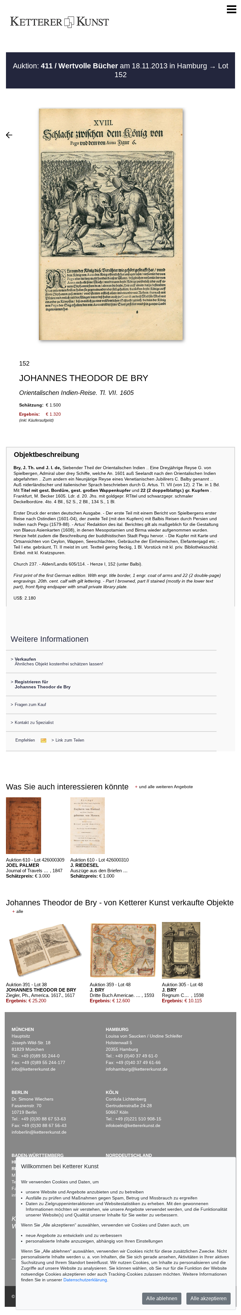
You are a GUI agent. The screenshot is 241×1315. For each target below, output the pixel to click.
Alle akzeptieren (208, 1298)
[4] (9, 135)
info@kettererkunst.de (34, 1069)
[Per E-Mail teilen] (41, 740)
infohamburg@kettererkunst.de (137, 1069)
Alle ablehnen (161, 1298)
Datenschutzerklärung (85, 1279)
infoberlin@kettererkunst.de (39, 1132)
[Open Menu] (231, 9)
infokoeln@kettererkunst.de (133, 1125)
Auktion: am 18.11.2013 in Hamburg (111, 66)
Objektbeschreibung (46, 454)
